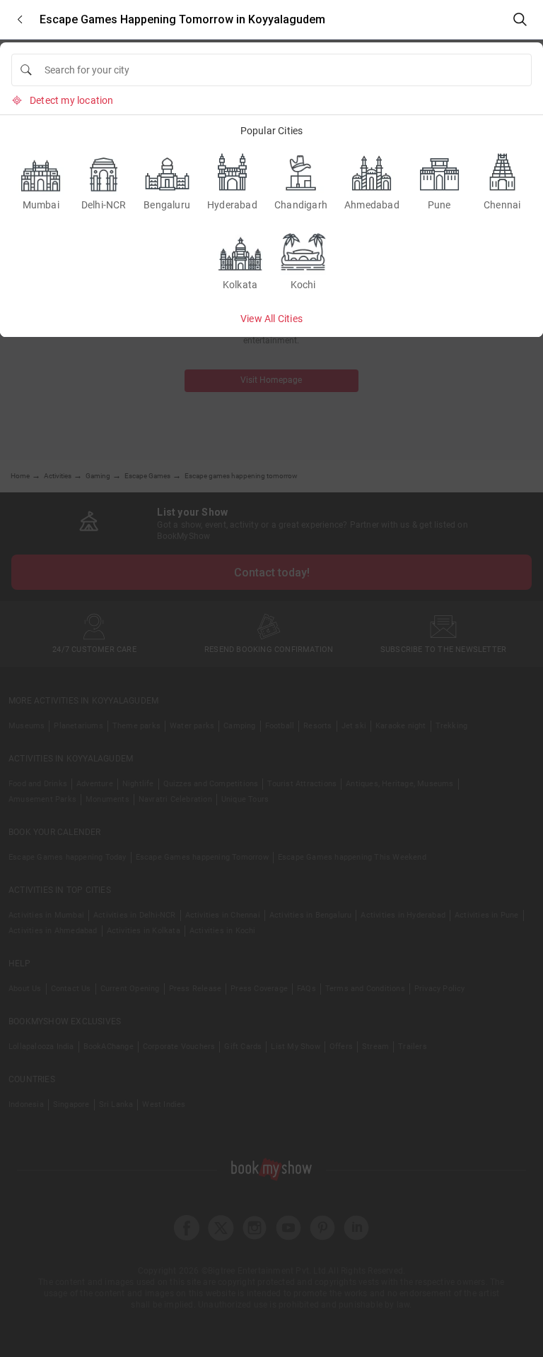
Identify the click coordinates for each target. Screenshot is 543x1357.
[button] (20, 19)
